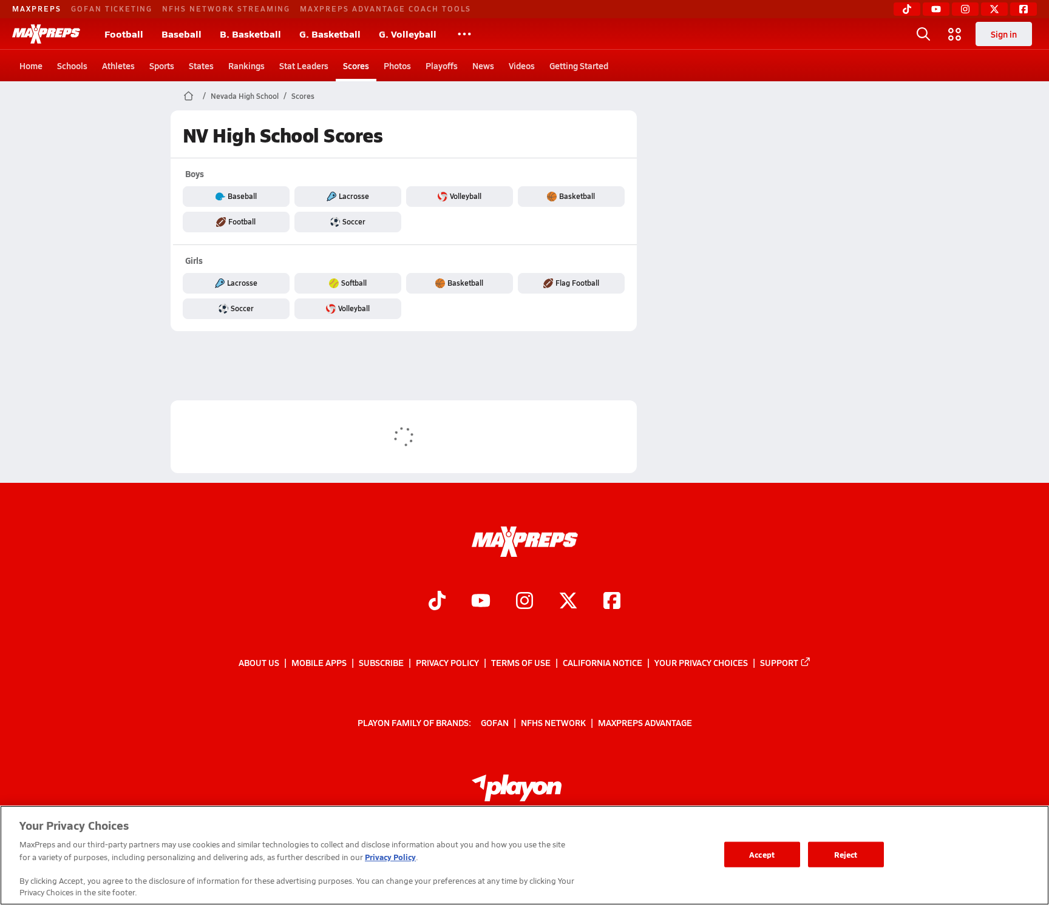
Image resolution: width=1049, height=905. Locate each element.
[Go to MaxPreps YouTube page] (481, 602)
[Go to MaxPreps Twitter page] (568, 602)
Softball (354, 283)
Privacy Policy (447, 662)
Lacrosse (354, 196)
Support (779, 662)
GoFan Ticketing (111, 8)
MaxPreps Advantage (645, 722)
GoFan (495, 722)
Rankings (246, 65)
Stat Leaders (303, 65)
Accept (762, 854)
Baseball (181, 34)
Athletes (118, 65)
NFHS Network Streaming (226, 8)
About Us (259, 662)
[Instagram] (965, 9)
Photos (397, 65)
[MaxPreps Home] (46, 34)
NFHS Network (553, 722)
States (201, 65)
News (483, 65)
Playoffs (442, 65)
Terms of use (521, 662)
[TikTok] (907, 9)
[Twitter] (994, 9)
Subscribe (381, 662)
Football (123, 34)
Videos (522, 65)
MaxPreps (36, 8)
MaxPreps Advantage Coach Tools (385, 8)
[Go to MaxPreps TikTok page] (437, 602)
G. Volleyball (407, 34)
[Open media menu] (955, 34)
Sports (161, 65)
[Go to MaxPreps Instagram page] (524, 602)
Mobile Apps (319, 662)
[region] (524, 855)
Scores (356, 65)
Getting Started (578, 65)
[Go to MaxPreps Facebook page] (612, 602)
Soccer (353, 221)
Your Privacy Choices (701, 662)
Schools (72, 65)
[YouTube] (936, 9)
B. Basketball (250, 34)
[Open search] (923, 34)
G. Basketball (330, 34)
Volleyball (465, 196)
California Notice (602, 662)
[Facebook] (1023, 9)
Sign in (1004, 34)
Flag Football (577, 283)
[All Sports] (464, 34)
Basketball (577, 196)
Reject (846, 854)
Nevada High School (245, 96)
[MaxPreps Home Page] (188, 96)
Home (30, 65)
